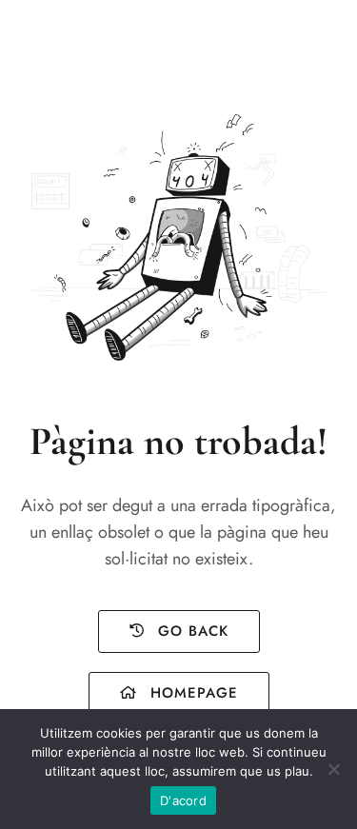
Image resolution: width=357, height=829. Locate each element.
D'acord (183, 800)
